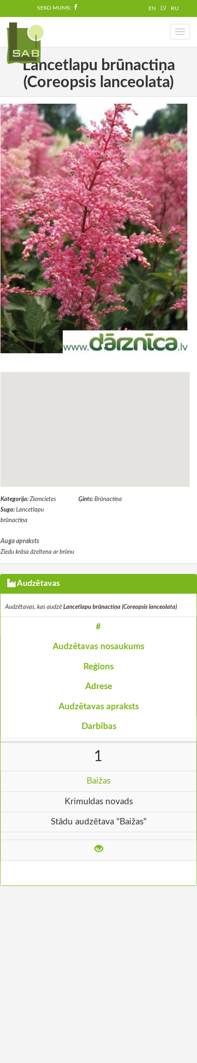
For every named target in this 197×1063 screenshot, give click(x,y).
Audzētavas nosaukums (98, 646)
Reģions (98, 666)
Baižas (98, 781)
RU (175, 8)
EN (152, 8)
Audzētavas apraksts (99, 706)
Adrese (98, 686)
